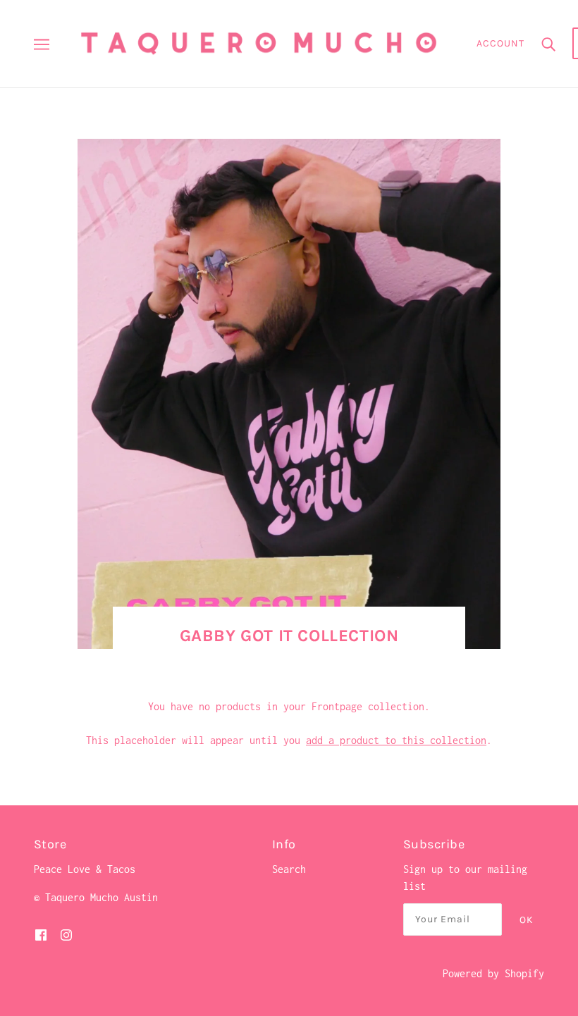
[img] (41, 934)
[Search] (548, 43)
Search (289, 869)
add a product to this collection (396, 740)
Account (500, 43)
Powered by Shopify (493, 973)
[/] (258, 43)
